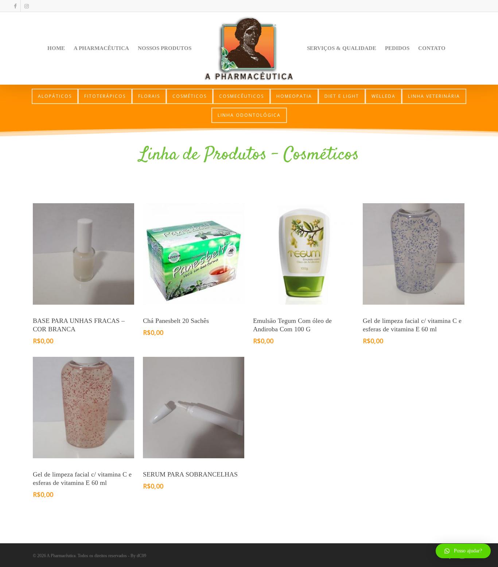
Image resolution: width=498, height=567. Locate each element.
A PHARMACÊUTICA (101, 48)
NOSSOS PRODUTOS (164, 48)
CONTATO (432, 48)
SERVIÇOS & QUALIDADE (341, 48)
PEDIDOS (397, 48)
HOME (56, 48)
